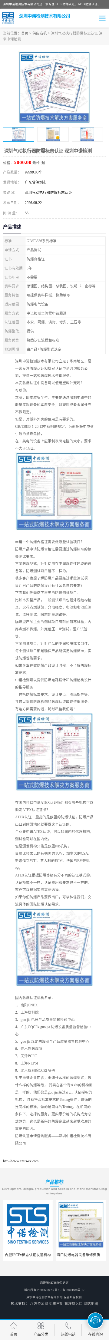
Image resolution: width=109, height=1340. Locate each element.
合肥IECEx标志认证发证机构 (28, 1255)
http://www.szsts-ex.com (20, 1161)
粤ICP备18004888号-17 (69, 1290)
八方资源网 (39, 1303)
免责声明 (56, 1303)
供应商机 (39, 33)
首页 (24, 33)
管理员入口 (73, 1303)
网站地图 (91, 1303)
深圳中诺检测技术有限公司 (44, 1297)
